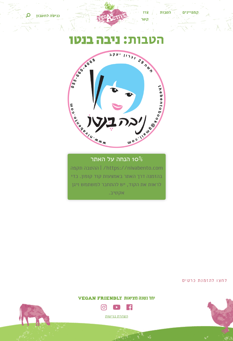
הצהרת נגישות (116, 316)
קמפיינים (190, 12)
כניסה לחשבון (48, 16)
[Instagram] (104, 307)
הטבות (165, 12)
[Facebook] (129, 307)
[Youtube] (117, 307)
